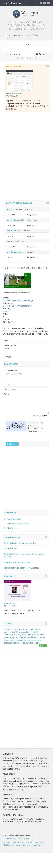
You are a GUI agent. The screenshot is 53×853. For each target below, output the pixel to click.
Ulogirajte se (16, 3)
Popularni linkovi (16, 25)
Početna (6, 3)
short (31, 629)
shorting (7, 634)
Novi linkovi (25, 21)
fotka (18, 634)
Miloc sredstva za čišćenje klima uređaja (21, 567)
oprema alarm (21, 629)
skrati (42, 637)
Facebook (45, 3)
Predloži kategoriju (34, 28)
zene (34, 640)
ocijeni (35, 631)
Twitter (41, 3)
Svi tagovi (43, 646)
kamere (27, 640)
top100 (15, 631)
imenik (29, 631)
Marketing (7, 845)
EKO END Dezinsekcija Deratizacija (18, 300)
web (39, 640)
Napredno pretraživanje (26, 58)
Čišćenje (35, 35)
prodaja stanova (23, 637)
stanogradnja (9, 640)
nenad (5, 311)
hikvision (40, 634)
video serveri (9, 637)
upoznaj (7, 631)
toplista (37, 629)
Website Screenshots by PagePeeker (16, 838)
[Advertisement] (27, 156)
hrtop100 (35, 637)
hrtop (12, 629)
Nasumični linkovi (36, 25)
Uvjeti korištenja (32, 842)
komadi (13, 642)
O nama (6, 842)
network (20, 640)
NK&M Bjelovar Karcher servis (17, 562)
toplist (6, 642)
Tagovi (29, 845)
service (22, 631)
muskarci (31, 634)
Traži (26, 44)
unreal (24, 634)
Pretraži (41, 54)
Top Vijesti (37, 845)
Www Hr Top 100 (13, 93)
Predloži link (15, 28)
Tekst (6, 394)
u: (7, 53)
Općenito (7, 340)
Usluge (28, 35)
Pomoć (42, 842)
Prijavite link (11, 528)
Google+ (48, 3)
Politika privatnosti (17, 842)
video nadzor (33, 642)
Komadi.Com (10, 603)
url (19, 642)
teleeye (24, 642)
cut (13, 634)
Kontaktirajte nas (19, 845)
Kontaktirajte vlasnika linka (17, 523)
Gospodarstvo (18, 35)
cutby (6, 629)
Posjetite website (13, 519)
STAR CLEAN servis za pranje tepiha (20, 542)
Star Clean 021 (10, 548)
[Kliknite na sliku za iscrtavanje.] (16, 426)
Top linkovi (38, 21)
